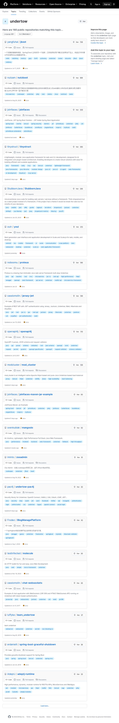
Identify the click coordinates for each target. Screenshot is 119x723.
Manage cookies (79, 717)
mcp (29, 165)
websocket (9, 247)
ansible (13, 207)
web (12, 567)
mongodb (66, 501)
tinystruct (12, 146)
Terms (28, 717)
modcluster (13, 364)
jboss (44, 379)
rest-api (56, 276)
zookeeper (20, 94)
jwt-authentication (25, 316)
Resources (40, 4)
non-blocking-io (47, 629)
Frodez (11, 520)
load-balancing (67, 379)
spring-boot (10, 124)
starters (46, 124)
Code (10, 47)
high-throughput (76, 442)
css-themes (17, 211)
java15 (61, 211)
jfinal (75, 58)
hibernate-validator (70, 534)
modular (13, 688)
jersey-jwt (28, 295)
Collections (32, 11)
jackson (66, 207)
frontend (25, 442)
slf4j (25, 207)
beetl (32, 471)
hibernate (58, 312)
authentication (76, 501)
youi (16, 226)
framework (15, 165)
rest (25, 276)
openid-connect (49, 504)
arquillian (14, 316)
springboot (49, 534)
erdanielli (12, 644)
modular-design (37, 169)
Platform (14, 4)
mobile (20, 243)
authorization (16, 504)
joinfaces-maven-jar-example (36, 394)
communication (51, 243)
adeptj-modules (25, 692)
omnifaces (38, 127)
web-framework (27, 280)
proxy (8, 379)
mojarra (58, 127)
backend (34, 442)
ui (36, 243)
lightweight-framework (62, 165)
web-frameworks (74, 169)
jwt (12, 312)
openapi (17, 280)
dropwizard (58, 207)
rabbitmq (15, 58)
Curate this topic (97, 43)
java (7, 165)
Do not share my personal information (99, 717)
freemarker (39, 534)
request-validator (61, 349)
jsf (52, 124)
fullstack (65, 442)
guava (22, 534)
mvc (31, 276)
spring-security (36, 124)
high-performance (67, 276)
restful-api (58, 280)
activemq (43, 58)
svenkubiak (13, 427)
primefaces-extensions (13, 131)
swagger (9, 280)
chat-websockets (32, 582)
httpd (21, 379)
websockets (25, 599)
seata (71, 94)
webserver (9, 629)
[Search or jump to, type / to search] (90, 4)
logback (39, 207)
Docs (63, 717)
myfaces (66, 127)
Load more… (45, 706)
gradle (32, 207)
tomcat (26, 124)
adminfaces (28, 131)
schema (25, 345)
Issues (18, 47)
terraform (48, 207)
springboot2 (10, 538)
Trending (22, 11)
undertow (52, 58)
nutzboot (23, 77)
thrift (35, 58)
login (7, 504)
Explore (5, 11)
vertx (66, 345)
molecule (28, 553)
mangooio (27, 427)
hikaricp (53, 211)
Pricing (82, 4)
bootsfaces (28, 127)
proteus (24, 262)
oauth (27, 501)
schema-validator (75, 349)
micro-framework (30, 567)
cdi (82, 124)
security (14, 501)
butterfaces (18, 127)
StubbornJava (15, 188)
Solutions (27, 4)
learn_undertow (26, 614)
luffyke (11, 614)
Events (42, 11)
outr (9, 226)
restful (44, 688)
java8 (8, 692)
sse (34, 165)
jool (25, 211)
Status (48, 717)
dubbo (50, 94)
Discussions (42, 115)
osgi (63, 688)
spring (13, 658)
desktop (18, 247)
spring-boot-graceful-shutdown (38, 644)
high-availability (53, 379)
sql (59, 501)
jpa (29, 312)
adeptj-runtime (25, 674)
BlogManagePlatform (29, 520)
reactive (18, 276)
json (20, 207)
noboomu (12, 262)
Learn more (95, 63)
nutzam (11, 77)
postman (76, 312)
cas (24, 504)
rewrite (18, 124)
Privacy (34, 717)
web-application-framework (50, 247)
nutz (43, 94)
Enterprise (70, 4)
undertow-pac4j (25, 486)
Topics (13, 11)
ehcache (68, 58)
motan (60, 58)
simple (19, 567)
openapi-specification (36, 349)
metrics (23, 58)
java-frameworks (11, 169)
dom (72, 243)
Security (42, 717)
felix (50, 688)
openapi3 (49, 349)
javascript (9, 599)
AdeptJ (11, 674)
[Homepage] (5, 4)
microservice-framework (72, 280)
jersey (51, 312)
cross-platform (64, 243)
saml (37, 501)
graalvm (23, 349)
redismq (8, 62)
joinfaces (12, 109)
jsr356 (61, 599)
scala (41, 243)
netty (23, 165)
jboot (23, 42)
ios (15, 243)
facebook (45, 501)
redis (7, 58)
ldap (20, 501)
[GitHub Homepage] (9, 716)
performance (15, 442)
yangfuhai (12, 42)
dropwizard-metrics (41, 211)
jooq (30, 211)
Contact (69, 717)
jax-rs (49, 276)
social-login (61, 504)
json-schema (50, 345)
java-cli (47, 169)
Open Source (55, 4)
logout (39, 504)
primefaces (60, 124)
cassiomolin (13, 295)
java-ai (55, 169)
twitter (53, 501)
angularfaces (49, 127)
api (12, 276)
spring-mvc (49, 658)
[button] (9, 34)
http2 (77, 276)
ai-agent (63, 169)
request (8, 349)
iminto (10, 457)
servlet (16, 349)
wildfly (37, 379)
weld (74, 127)
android (8, 243)
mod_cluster (29, 364)
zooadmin (21, 457)
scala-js (35, 247)
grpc (30, 58)
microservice (10, 94)
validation (34, 345)
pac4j (10, 486)
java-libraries (24, 169)
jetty (37, 94)
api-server (39, 280)
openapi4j (12, 331)
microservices (23, 688)
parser (18, 345)
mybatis (58, 534)
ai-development (11, 173)
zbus (56, 94)
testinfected (14, 553)
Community (56, 717)
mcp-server (32, 173)
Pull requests (29, 47)
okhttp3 (8, 211)
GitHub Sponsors (53, 11)
